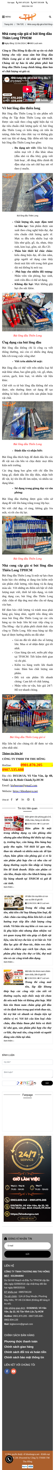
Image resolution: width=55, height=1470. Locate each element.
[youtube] (13, 1371)
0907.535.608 (38, 2)
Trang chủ (8, 24)
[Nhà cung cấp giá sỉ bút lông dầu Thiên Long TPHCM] (27, 16)
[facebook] (7, 1371)
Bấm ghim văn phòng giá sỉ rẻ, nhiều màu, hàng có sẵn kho (38, 818)
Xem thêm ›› (9, 887)
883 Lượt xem (36, 43)
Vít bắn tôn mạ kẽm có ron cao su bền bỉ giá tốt (36, 898)
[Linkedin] (22, 799)
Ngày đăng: (9, 43)
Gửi (47, 1083)
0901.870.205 (24, 2)
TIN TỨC (20, 24)
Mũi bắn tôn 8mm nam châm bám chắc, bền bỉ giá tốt (37, 973)
